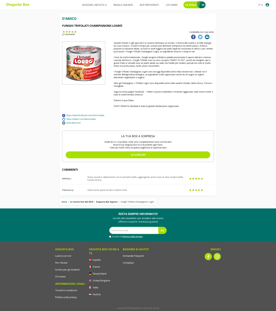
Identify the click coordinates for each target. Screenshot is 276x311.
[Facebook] (192, 36)
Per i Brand (61, 262)
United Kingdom (101, 280)
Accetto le (127, 236)
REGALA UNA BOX (123, 4)
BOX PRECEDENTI (149, 4)
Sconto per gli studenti (67, 269)
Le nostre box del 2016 (81, 201)
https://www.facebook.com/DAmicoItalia (85, 115)
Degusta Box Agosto (107, 201)
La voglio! (138, 154)
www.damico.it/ (73, 122)
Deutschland (99, 273)
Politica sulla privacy (132, 236)
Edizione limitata (93, 4)
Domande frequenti (133, 255)
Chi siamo (172, 4)
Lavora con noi (63, 255)
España (96, 259)
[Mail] (206, 36)
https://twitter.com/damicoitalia (81, 119)
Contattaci (128, 262)
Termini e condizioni (66, 290)
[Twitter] (199, 36)
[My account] (267, 4)
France (96, 266)
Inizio (64, 201)
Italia (95, 287)
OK (162, 230)
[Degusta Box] (17, 5)
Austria (96, 294)
